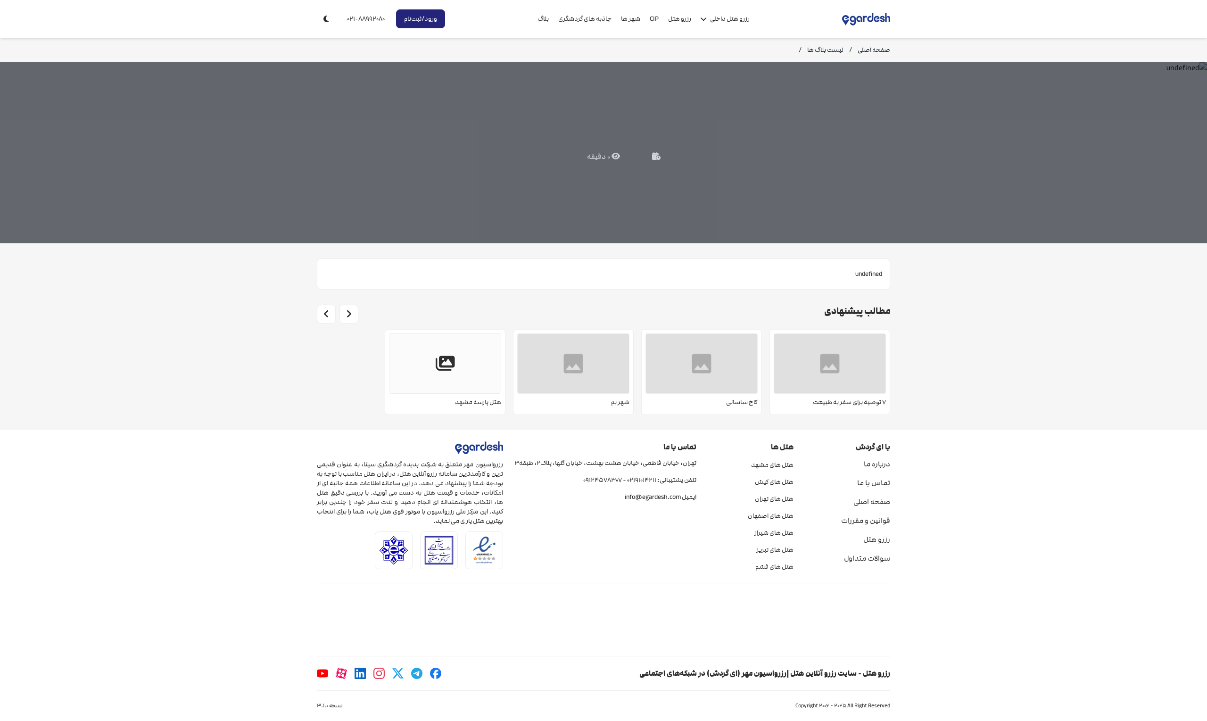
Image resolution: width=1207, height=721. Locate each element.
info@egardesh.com (653, 497)
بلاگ (543, 19)
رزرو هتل (679, 19)
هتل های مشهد (772, 465)
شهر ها (630, 19)
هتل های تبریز (774, 550)
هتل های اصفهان (770, 516)
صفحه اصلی (871, 502)
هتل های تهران (774, 499)
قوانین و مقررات (865, 520)
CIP (654, 19)
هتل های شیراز (773, 533)
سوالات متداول (867, 558)
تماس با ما (873, 483)
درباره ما (877, 464)
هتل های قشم (774, 567)
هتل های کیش (774, 482)
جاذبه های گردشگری (585, 19)
